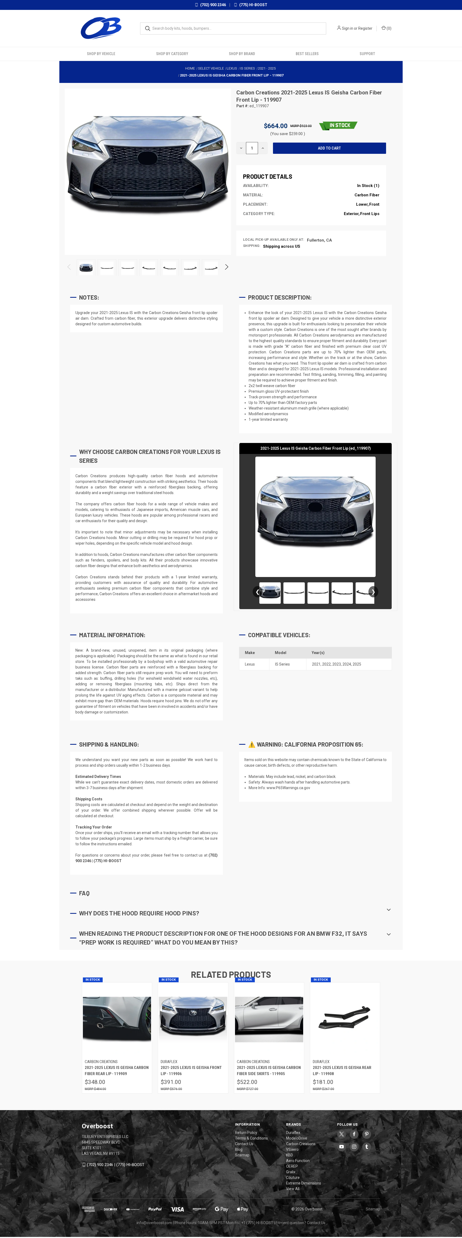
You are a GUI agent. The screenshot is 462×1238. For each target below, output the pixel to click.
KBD (289, 1155)
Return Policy (246, 1132)
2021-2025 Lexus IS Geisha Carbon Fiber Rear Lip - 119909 (117, 1070)
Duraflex (293, 1132)
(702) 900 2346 (212, 5)
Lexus (250, 664)
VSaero (292, 1149)
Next (226, 268)
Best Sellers (307, 54)
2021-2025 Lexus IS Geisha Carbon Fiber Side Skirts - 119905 (269, 1070)
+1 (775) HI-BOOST (257, 1223)
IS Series (282, 664)
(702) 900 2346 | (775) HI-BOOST (115, 1164)
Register (365, 28)
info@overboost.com (154, 1223)
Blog (238, 1149)
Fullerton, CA (319, 240)
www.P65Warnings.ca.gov (288, 788)
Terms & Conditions (251, 1138)
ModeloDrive (296, 1138)
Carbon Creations (258, 92)
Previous (69, 268)
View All (292, 1189)
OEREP (292, 1166)
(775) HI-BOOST (252, 5)
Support (367, 54)
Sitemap (242, 1155)
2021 (316, 664)
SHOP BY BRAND (242, 54)
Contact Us (244, 1144)
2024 (346, 664)
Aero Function (298, 1161)
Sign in (347, 28)
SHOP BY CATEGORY (172, 54)
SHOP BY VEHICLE (101, 54)
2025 (357, 664)
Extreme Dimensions (303, 1183)
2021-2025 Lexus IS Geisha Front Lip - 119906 (191, 1070)
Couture (293, 1177)
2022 (326, 664)
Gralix (290, 1172)
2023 (336, 664)
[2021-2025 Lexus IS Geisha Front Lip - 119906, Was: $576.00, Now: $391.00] (193, 1019)
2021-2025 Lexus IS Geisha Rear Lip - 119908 (342, 1070)
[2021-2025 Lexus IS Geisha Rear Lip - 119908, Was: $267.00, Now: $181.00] (345, 1019)
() (388, 28)
